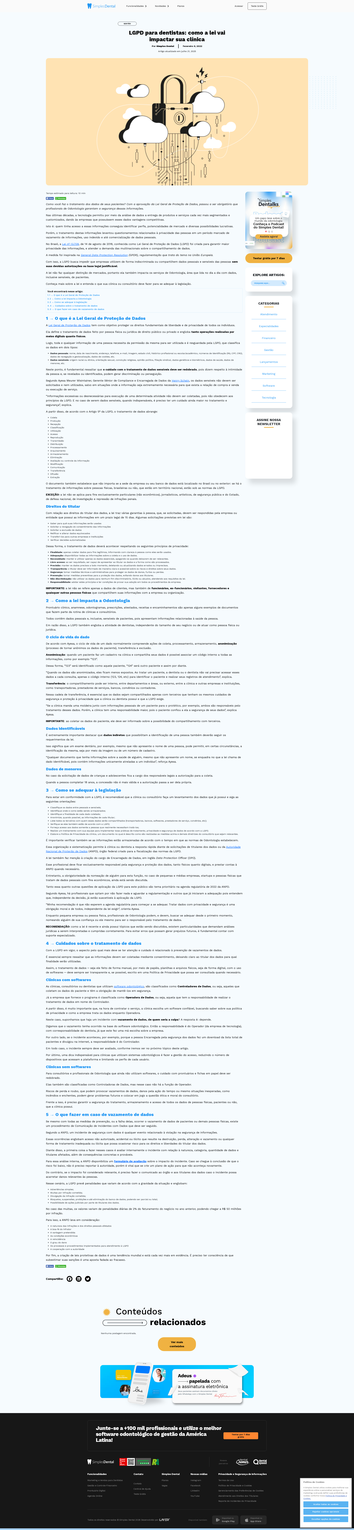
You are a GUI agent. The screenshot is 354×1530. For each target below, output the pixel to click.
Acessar (239, 6)
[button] (140, 6)
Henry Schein (180, 380)
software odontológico (129, 986)
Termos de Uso (226, 1480)
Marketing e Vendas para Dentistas (105, 1480)
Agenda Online (94, 1496)
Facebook (195, 1485)
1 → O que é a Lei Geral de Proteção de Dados (74, 295)
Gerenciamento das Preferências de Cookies (241, 1490)
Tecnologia (269, 397)
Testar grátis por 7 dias (269, 258)
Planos (165, 1480)
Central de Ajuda (142, 1489)
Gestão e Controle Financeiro (102, 1485)
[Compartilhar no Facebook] (67, 1279)
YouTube (195, 1496)
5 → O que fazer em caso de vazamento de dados (77, 309)
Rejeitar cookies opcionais (326, 1512)
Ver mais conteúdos (177, 1344)
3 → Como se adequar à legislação (68, 302)
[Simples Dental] (101, 6)
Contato (138, 1483)
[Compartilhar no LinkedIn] (77, 1279)
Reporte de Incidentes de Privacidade (237, 1501)
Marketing (268, 373)
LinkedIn (195, 1490)
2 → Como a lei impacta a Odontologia (70, 298)
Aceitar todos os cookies (326, 1504)
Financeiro (269, 338)
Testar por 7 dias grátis (241, 1435)
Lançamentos (269, 362)
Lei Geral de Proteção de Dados (69, 325)
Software (269, 385)
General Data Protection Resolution (104, 255)
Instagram (196, 1480)
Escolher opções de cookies (326, 1519)
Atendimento (268, 314)
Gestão (127, 24)
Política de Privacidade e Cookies (235, 1485)
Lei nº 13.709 (70, 244)
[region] (326, 1503)
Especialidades (268, 326)
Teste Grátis (257, 6)
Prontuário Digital (96, 1490)
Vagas (164, 1485)
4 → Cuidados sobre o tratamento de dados (73, 305)
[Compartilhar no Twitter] (86, 1279)
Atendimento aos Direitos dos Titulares (238, 1496)
